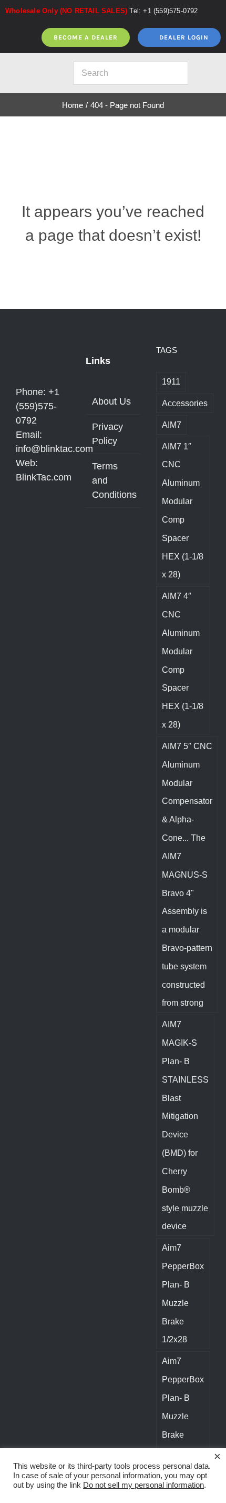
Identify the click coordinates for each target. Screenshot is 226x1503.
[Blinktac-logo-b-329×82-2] (34, 71)
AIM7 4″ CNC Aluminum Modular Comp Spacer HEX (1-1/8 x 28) (182, 660)
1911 (171, 381)
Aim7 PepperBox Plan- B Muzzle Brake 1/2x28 (183, 1293)
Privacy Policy (107, 433)
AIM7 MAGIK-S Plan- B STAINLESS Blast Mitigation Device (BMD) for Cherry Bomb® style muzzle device (185, 1125)
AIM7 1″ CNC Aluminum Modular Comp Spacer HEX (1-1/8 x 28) (182, 510)
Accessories (185, 403)
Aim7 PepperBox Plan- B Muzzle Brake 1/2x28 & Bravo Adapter (183, 1425)
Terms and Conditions (113, 480)
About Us (111, 401)
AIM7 (171, 424)
